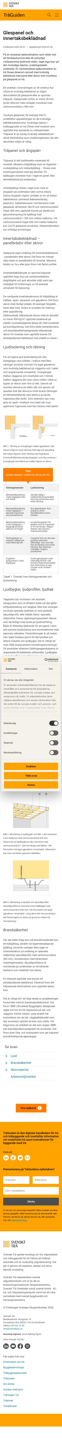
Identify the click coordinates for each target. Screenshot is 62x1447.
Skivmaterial (19, 1070)
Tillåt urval (31, 775)
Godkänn (31, 766)
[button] (57, 14)
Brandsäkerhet (21, 1063)
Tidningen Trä (11, 1395)
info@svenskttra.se (12, 1328)
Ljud (14, 1056)
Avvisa (31, 784)
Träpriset (8, 1400)
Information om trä (13, 1361)
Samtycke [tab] (11, 668)
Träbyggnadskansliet (15, 1372)
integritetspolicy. (19, 1220)
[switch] (53, 733)
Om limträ (8, 1384)
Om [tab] (51, 668)
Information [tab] (31, 668)
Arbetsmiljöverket (23, 1077)
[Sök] (49, 14)
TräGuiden (9, 1378)
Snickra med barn (13, 1389)
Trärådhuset (10, 1406)
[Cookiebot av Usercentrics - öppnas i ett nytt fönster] (44, 660)
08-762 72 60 (17, 1325)
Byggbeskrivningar (13, 1367)
